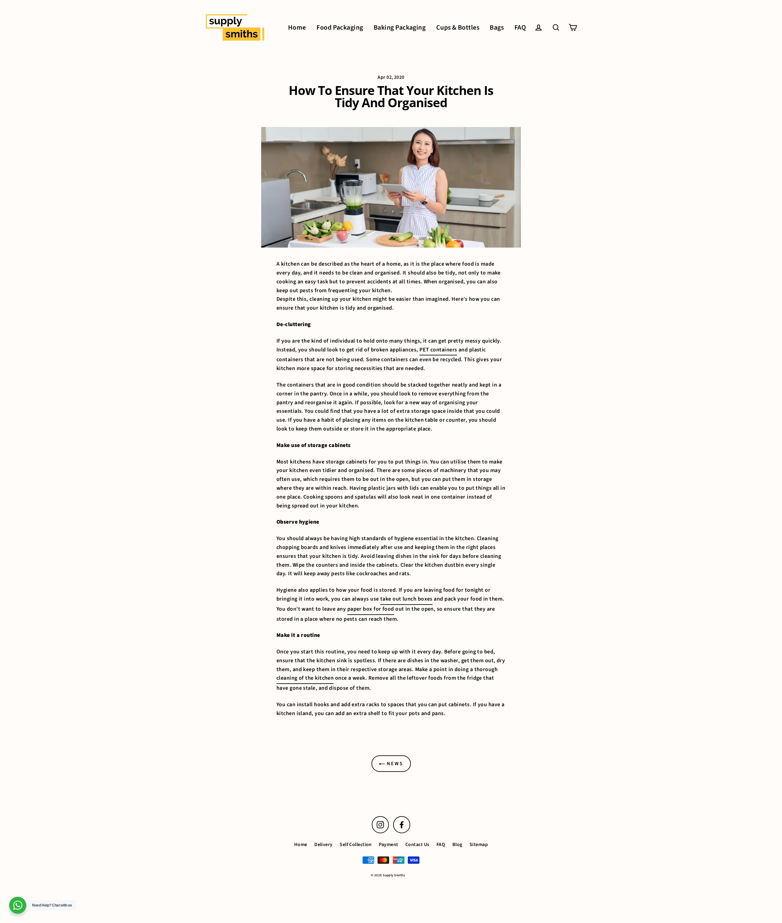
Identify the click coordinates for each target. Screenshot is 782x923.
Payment (388, 844)
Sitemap (479, 844)
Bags (497, 27)
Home (297, 27)
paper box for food (370, 609)
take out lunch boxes (406, 599)
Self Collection (356, 844)
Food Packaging (339, 27)
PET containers (438, 350)
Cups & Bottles (457, 27)
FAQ (520, 27)
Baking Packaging (400, 27)
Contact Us (417, 844)
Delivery (323, 844)
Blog (457, 844)
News (394, 763)
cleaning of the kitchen (305, 678)
